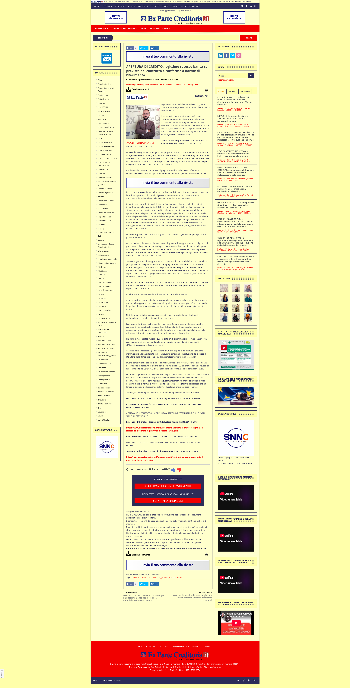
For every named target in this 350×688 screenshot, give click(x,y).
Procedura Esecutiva (106, 344)
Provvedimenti (102, 28)
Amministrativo (104, 84)
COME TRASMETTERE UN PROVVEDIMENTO (168, 485)
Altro (100, 80)
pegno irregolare (104, 310)
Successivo (204, 592)
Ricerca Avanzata (226, 80)
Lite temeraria (103, 251)
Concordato (103, 169)
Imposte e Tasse (104, 217)
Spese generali (104, 375)
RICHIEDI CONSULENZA (138, 6)
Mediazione (102, 267)
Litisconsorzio (103, 255)
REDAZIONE (120, 6)
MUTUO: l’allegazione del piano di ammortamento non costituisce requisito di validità (233, 118)
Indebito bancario (105, 220)
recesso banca (175, 577)
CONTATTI (155, 6)
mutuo (101, 278)
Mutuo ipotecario (105, 286)
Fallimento (102, 204)
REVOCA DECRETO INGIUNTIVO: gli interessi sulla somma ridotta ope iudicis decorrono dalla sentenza (233, 153)
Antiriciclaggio (103, 99)
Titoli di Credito (104, 395)
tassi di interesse (104, 388)
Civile (100, 138)
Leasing (101, 240)
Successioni (102, 383)
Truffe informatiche (105, 404)
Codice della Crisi (105, 150)
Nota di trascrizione (106, 290)
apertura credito (139, 577)
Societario (102, 367)
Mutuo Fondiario (105, 282)
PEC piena (102, 306)
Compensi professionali (107, 158)
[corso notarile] (107, 447)
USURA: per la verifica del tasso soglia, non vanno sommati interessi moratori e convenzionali (191, 598)
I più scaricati (245, 91)
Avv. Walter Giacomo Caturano (140, 143)
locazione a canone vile (107, 259)
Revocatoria (103, 359)
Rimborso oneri (104, 363)
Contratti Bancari (105, 177)
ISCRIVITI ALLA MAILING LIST (168, 500)
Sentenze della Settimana (125, 28)
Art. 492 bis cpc (104, 111)
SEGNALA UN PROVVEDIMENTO (185, 6)
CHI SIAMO (107, 6)
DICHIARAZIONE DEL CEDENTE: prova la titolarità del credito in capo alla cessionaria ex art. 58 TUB (235, 205)
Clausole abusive (105, 142)
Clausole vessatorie (106, 146)
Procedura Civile (104, 340)
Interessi (101, 224)
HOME (97, 6)
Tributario (102, 400)
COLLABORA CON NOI (180, 646)
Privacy (101, 336)
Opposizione (103, 302)
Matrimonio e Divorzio (107, 263)
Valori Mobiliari (104, 420)
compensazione (104, 154)
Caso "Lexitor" (104, 123)
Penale (100, 314)
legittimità (163, 577)
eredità (101, 196)
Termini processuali (106, 392)
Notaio (101, 294)
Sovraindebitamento (106, 371)
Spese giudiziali (104, 379)
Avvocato (102, 119)
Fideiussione (103, 208)
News (143, 28)
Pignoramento (104, 318)
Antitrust (101, 103)
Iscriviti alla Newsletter (160, 28)
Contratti (101, 173)
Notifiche (102, 298)
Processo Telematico (106, 348)
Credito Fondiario (105, 188)
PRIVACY (165, 6)
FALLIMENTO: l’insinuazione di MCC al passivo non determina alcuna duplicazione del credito (235, 189)
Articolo (101, 115)
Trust (100, 408)
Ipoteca (101, 229)
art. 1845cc (153, 577)
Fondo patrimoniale (106, 212)
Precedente (131, 592)
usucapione (102, 412)
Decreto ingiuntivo (105, 192)
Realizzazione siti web (103, 680)
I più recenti (232, 91)
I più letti (221, 91)
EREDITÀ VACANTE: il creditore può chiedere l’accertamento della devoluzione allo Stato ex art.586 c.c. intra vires (234, 101)
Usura (100, 416)
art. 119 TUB (103, 107)
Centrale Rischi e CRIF (106, 127)
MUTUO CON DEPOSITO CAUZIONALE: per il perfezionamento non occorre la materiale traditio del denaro (144, 598)
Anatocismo (103, 95)
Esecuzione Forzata (106, 200)
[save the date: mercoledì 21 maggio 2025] (236, 354)
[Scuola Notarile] (236, 437)
